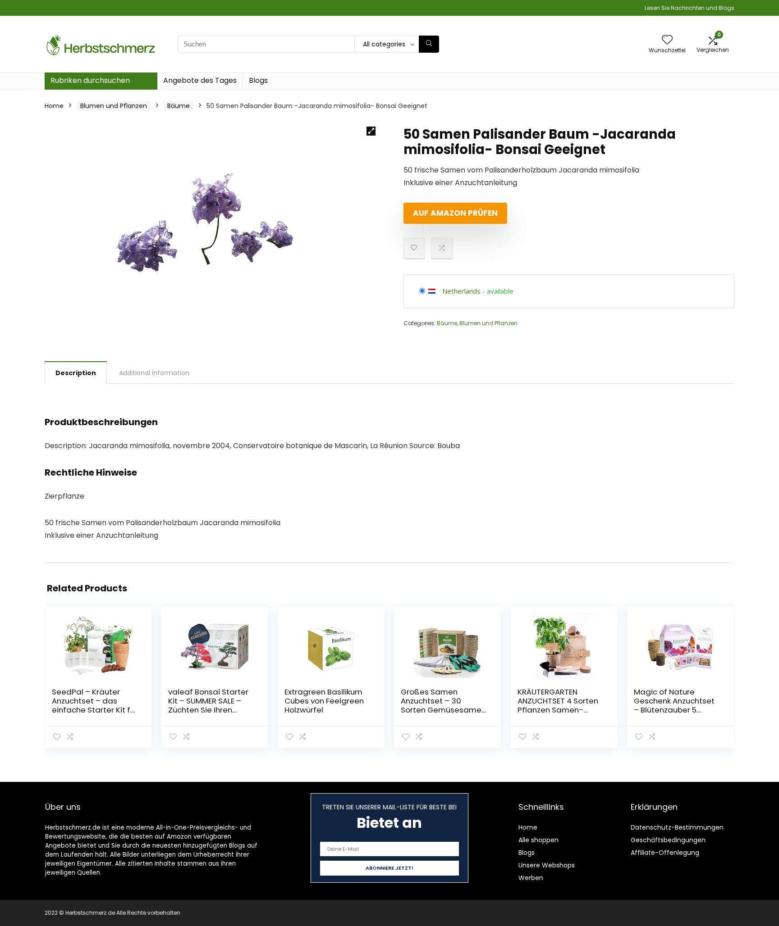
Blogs (258, 80)
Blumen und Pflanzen (113, 105)
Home (54, 105)
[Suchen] (429, 44)
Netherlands (461, 290)
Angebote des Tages (200, 80)
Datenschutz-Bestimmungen (677, 827)
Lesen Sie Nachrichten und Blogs (689, 8)
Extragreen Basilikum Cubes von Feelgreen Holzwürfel (324, 700)
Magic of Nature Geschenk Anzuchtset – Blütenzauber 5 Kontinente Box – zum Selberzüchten (674, 709)
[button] (371, 131)
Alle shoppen (538, 839)
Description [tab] (75, 372)
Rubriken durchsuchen (90, 80)
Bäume (178, 105)
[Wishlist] (667, 40)
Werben (530, 877)
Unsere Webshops (546, 865)
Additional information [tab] (154, 372)
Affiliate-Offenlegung (665, 852)
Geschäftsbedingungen (668, 839)
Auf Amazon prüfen (455, 213)
